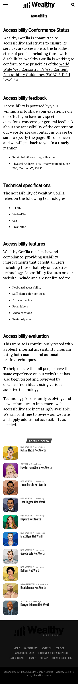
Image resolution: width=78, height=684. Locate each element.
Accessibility (30, 648)
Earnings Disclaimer (24, 653)
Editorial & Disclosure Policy (53, 653)
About (17, 648)
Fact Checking (17, 658)
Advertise (46, 648)
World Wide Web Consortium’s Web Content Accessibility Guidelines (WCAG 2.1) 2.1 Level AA (36, 71)
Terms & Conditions (62, 658)
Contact (60, 648)
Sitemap (44, 658)
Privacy (32, 658)
